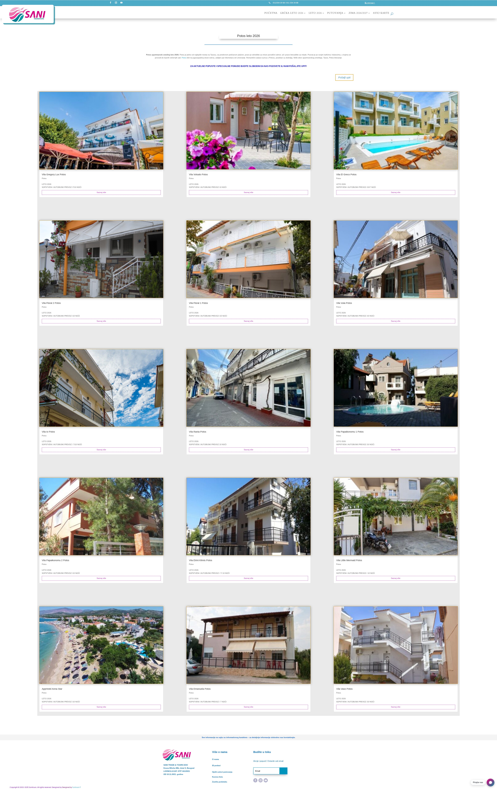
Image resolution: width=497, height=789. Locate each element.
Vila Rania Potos (197, 431)
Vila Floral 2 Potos (51, 303)
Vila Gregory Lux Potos (54, 174)
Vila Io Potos (48, 431)
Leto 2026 (315, 13)
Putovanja (335, 13)
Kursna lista (217, 777)
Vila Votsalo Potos (198, 174)
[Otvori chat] (490, 782)
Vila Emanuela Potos (200, 689)
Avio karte (381, 13)
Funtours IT (76, 787)
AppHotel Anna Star (52, 689)
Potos (183, 58)
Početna (270, 13)
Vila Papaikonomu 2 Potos (55, 560)
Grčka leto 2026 (291, 13)
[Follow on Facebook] (110, 2)
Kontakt (370, 3)
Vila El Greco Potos (346, 174)
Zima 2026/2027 (358, 13)
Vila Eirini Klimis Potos (200, 560)
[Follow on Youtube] (121, 2)
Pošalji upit (344, 77)
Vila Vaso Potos (344, 689)
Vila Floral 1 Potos (198, 303)
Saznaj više (101, 192)
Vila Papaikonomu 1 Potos (350, 431)
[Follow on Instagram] (116, 2)
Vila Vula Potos (344, 303)
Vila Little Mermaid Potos (349, 560)
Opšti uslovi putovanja (222, 772)
